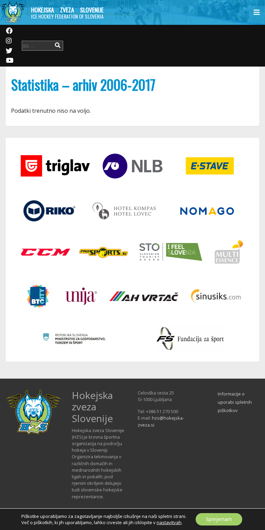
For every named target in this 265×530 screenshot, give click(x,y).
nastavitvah (169, 522)
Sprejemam (219, 519)
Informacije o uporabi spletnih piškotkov (235, 402)
